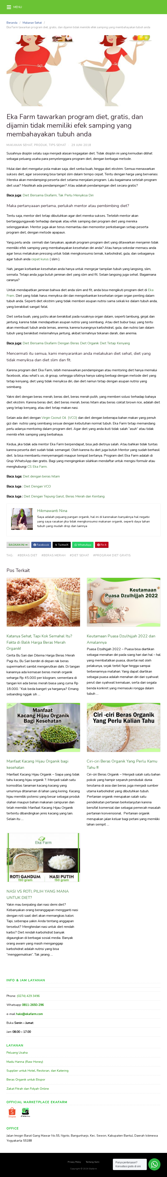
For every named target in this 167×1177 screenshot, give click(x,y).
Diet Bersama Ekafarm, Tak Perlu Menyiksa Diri (58, 195)
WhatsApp (84, 545)
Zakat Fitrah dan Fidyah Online (28, 1089)
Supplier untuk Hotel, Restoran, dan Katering (37, 1071)
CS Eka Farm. (37, 466)
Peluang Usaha (17, 1053)
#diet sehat (79, 555)
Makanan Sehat (32, 23)
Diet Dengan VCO (37, 486)
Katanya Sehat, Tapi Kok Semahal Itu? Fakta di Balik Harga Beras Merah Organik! (39, 642)
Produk (40, 145)
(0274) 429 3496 (28, 996)
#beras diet (27, 555)
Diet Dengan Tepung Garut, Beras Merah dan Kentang (64, 496)
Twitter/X (62, 545)
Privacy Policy (74, 1162)
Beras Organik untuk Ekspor (26, 1080)
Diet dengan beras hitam (41, 476)
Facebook (42, 545)
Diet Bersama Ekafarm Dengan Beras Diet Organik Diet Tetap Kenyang (76, 343)
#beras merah (54, 555)
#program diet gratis (112, 555)
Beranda (12, 23)
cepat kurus (40, 259)
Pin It (103, 545)
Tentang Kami (92, 1162)
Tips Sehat (57, 145)
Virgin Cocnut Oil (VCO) (59, 417)
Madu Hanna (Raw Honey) (25, 1062)
